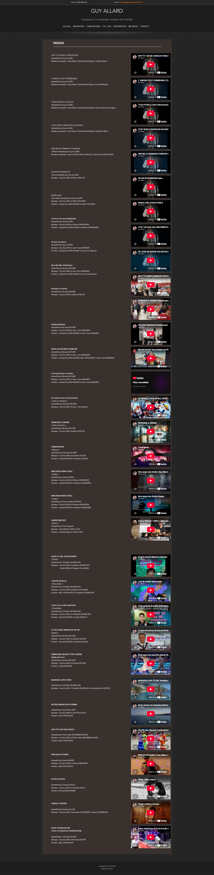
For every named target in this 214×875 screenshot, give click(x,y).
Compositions (93, 26)
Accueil (67, 26)
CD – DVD (107, 26)
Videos (134, 26)
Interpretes (120, 26)
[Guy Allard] (107, 15)
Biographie (78, 26)
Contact (144, 26)
